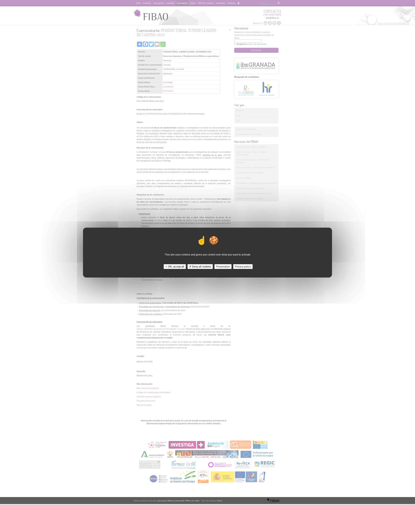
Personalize (223, 266)
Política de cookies (192, 500)
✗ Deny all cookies (200, 266)
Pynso (220, 500)
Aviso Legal (161, 500)
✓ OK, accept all (174, 266)
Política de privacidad (175, 500)
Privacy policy (243, 266)
